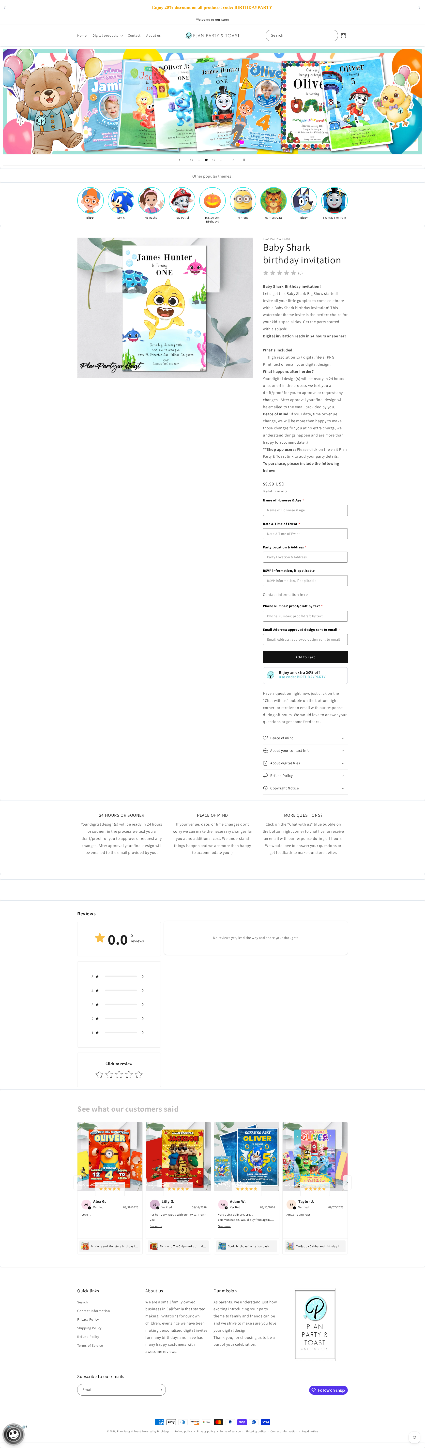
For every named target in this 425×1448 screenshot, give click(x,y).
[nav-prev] (77, 1182)
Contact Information (93, 1311)
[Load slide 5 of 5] (221, 160)
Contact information (284, 1431)
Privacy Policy (88, 1319)
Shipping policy (255, 1431)
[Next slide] (233, 159)
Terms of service (230, 1431)
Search (82, 1302)
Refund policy (183, 1431)
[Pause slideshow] (245, 159)
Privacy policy (206, 1431)
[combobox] (302, 35)
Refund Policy (88, 1336)
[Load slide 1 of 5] (191, 160)
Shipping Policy (89, 1328)
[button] (107, 35)
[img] (279, 273)
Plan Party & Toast (129, 1431)
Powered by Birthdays (156, 1431)
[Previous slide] (179, 159)
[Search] (332, 35)
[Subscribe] (160, 1390)
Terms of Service (90, 1345)
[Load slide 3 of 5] (206, 160)
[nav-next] (347, 1182)
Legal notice (310, 1431)
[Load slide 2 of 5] (199, 160)
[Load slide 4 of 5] (213, 160)
